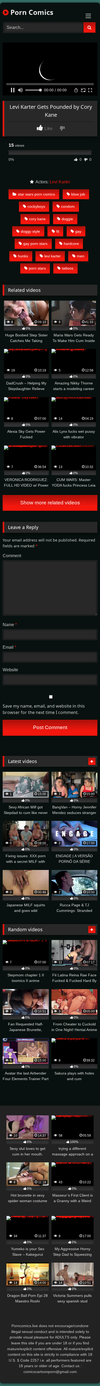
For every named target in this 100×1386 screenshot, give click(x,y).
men (80, 256)
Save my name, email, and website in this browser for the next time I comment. (44, 709)
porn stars (37, 268)
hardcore (71, 243)
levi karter (52, 256)
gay (78, 231)
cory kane (37, 219)
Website (10, 670)
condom (68, 206)
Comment (12, 555)
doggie (67, 219)
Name (10, 624)
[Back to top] (83, 1370)
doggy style (30, 231)
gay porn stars (35, 243)
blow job (78, 194)
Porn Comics (31, 12)
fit (57, 231)
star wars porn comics (36, 194)
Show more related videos (50, 502)
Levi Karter (60, 182)
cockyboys (36, 206)
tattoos (67, 268)
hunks (23, 256)
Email (9, 647)
